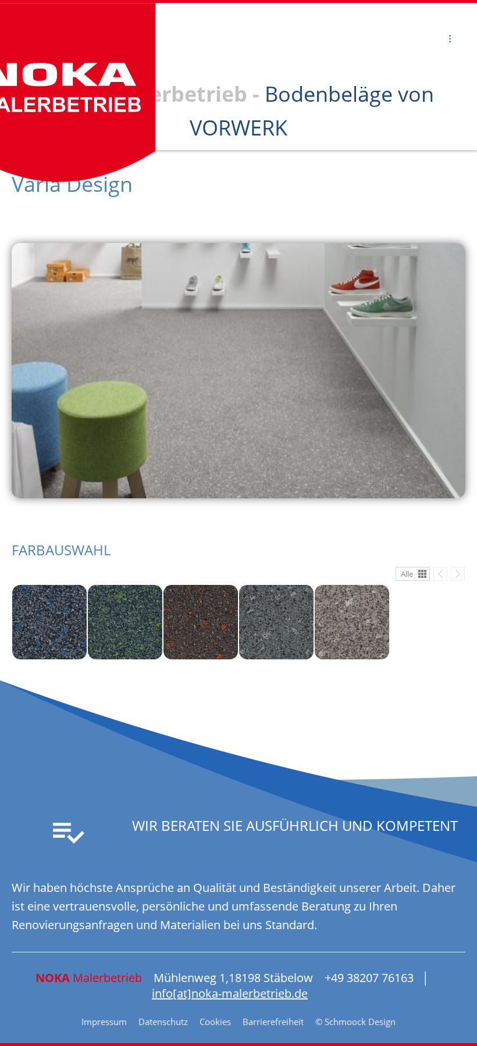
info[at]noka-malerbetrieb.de (230, 993)
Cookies (215, 1021)
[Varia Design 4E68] (125, 622)
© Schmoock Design (355, 1021)
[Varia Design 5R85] (276, 622)
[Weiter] (458, 574)
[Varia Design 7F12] (200, 622)
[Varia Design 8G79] (352, 622)
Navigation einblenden (83, 38)
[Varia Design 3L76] (49, 622)
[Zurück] (440, 574)
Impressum (104, 1021)
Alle (407, 574)
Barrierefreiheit (273, 1021)
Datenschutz (163, 1021)
